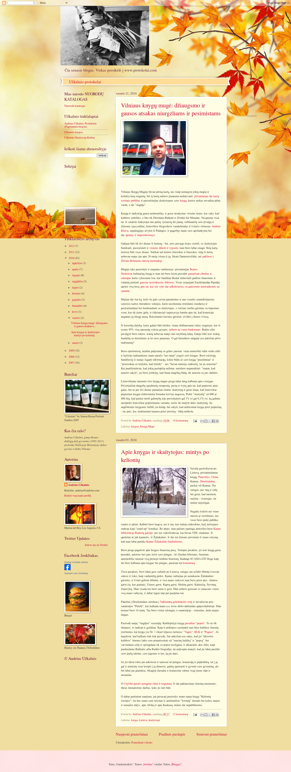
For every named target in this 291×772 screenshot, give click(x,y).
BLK (197, 632)
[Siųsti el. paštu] (202, 421)
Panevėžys (204, 477)
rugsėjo (76, 275)
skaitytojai (154, 720)
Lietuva (143, 720)
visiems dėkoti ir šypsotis (164, 248)
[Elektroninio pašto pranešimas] (195, 420)
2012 (72, 246)
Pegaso (209, 632)
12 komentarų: (181, 714)
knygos (135, 426)
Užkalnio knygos (73, 132)
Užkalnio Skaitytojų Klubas (79, 137)
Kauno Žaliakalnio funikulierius (164, 541)
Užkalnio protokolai (85, 81)
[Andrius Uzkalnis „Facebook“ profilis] (67, 569)
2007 (72, 362)
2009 (72, 350)
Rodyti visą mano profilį (77, 495)
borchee (148, 764)
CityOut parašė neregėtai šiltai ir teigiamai (148, 683)
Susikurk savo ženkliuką (76, 573)
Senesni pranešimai (211, 734)
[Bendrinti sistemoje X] (210, 421)
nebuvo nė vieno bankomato (184, 329)
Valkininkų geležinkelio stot (175, 602)
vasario (76, 318)
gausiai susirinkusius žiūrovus (157, 282)
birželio (76, 293)
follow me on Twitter (96, 545)
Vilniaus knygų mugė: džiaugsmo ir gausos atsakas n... (89, 324)
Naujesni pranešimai (132, 734)
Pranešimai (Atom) (141, 742)
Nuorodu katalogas (74, 106)
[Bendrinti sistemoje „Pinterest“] (217, 421)
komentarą (189, 563)
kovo (75, 311)
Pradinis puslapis (172, 734)
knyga (134, 720)
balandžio (77, 306)
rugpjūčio (77, 281)
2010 (72, 258)
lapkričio (77, 263)
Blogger (176, 764)
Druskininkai (207, 481)
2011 (72, 252)
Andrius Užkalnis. (78, 485)
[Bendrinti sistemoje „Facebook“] (213, 421)
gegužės (76, 299)
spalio (75, 269)
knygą (183, 200)
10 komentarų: (181, 420)
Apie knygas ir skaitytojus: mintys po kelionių (85, 333)
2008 (72, 356)
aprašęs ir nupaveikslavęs (140, 235)
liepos (75, 287)
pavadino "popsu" (195, 623)
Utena (214, 477)
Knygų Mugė (147, 426)
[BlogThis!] (206, 421)
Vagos (188, 632)
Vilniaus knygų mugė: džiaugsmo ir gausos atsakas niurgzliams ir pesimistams (171, 109)
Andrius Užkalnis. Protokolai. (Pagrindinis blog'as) (80, 125)
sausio (75, 343)
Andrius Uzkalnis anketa (76, 562)
